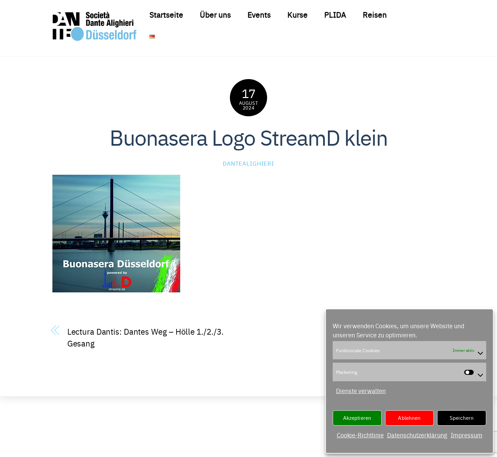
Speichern (462, 417)
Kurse (297, 14)
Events (259, 14)
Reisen (375, 14)
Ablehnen (409, 417)
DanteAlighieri (248, 163)
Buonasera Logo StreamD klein (249, 136)
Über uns (215, 14)
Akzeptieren (357, 417)
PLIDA (335, 14)
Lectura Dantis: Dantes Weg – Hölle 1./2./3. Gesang (145, 337)
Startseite (166, 14)
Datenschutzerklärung (417, 435)
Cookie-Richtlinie (360, 435)
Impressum (466, 435)
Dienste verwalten (361, 390)
